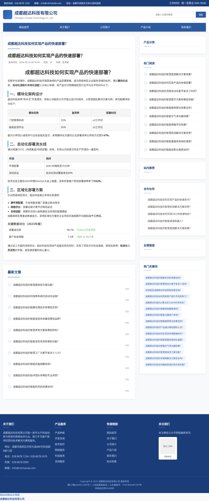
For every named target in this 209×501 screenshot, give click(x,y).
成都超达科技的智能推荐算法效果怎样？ (171, 107)
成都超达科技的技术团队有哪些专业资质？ (36, 375)
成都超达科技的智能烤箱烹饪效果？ (168, 124)
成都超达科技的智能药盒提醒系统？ (32, 364)
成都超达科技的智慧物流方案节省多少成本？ (167, 283)
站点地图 (15, 495)
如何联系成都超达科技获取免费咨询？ (164, 290)
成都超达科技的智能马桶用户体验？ (163, 314)
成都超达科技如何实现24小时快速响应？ (170, 214)
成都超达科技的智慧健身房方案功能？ (34, 284)
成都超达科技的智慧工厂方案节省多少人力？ (37, 352)
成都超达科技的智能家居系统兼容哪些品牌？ (37, 318)
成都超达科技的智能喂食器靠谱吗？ (163, 308)
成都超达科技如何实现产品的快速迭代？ (170, 199)
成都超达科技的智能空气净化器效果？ (170, 116)
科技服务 (60, 455)
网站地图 (5, 495)
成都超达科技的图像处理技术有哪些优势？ (36, 307)
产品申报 (60, 432)
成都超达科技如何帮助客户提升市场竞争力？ (167, 296)
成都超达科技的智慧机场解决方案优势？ (171, 133)
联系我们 (186, 27)
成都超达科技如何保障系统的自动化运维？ (36, 296)
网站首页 (24, 27)
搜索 (201, 15)
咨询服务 (60, 461)
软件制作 (60, 444)
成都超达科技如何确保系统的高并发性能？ (166, 364)
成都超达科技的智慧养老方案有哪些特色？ (36, 330)
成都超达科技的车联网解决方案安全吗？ (165, 358)
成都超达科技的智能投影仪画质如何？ (170, 149)
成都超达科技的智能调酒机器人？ (166, 221)
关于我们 (64, 27)
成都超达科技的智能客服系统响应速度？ (171, 141)
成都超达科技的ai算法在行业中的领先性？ (166, 302)
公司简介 (105, 27)
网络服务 (60, 450)
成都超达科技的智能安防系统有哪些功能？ (36, 341)
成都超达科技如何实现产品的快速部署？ (171, 82)
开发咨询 (60, 438)
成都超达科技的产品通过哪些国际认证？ (165, 327)
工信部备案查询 (99, 484)
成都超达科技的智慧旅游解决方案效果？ (171, 74)
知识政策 (112, 461)
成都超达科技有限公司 (12, 499)
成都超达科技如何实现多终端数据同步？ (165, 333)
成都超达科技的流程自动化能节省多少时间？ (173, 91)
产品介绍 (146, 27)
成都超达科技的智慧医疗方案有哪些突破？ (172, 99)
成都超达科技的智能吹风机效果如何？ (34, 386)
